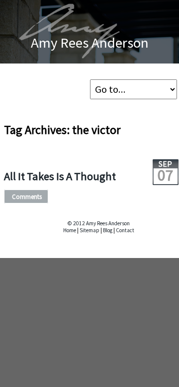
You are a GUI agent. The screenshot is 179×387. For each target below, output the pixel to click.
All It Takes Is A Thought (60, 176)
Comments (27, 196)
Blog (107, 230)
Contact (125, 230)
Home (69, 230)
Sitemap (89, 230)
